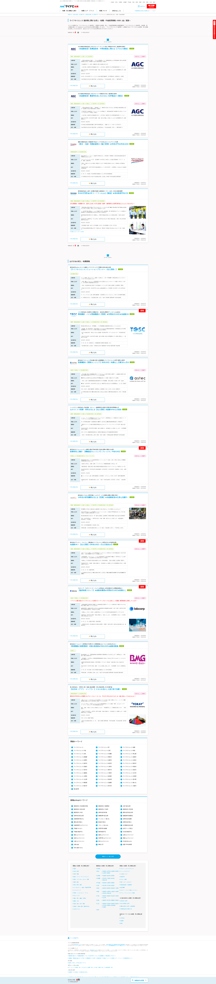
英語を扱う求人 (83, 972)
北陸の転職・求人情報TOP (78, 14)
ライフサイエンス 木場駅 (105, 753)
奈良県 (104, 893)
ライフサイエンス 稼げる (129, 782)
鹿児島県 (113, 905)
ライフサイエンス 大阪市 (129, 785)
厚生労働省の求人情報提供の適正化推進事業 (115, 944)
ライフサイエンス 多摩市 (80, 760)
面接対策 (99, 958)
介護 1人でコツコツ (79, 841)
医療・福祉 (76, 882)
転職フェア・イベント (88, 10)
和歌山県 (109, 893)
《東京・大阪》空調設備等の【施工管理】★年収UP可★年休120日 (103, 144)
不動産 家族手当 (78, 831)
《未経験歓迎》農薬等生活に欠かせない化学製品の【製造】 (101, 96)
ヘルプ (153, 10)
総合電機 (122, 887)
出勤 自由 (76, 844)
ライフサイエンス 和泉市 (129, 766)
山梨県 (108, 882)
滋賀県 (104, 891)
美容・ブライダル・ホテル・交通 (81, 879)
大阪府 (112, 891)
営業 (75, 868)
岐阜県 (104, 888)
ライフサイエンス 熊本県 (105, 779)
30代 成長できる (78, 847)
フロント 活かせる (103, 825)
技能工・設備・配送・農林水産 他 (81, 906)
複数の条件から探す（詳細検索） (128, 906)
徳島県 (104, 900)
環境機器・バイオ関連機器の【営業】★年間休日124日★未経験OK (103, 314)
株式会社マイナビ (78, 944)
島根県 (108, 896)
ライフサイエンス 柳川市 (80, 785)
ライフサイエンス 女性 (80, 753)
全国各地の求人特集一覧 (126, 909)
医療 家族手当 (102, 831)
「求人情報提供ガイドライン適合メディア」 (117, 945)
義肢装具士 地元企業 (79, 809)
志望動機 (101, 955)
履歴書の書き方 (72, 955)
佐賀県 (108, 903)
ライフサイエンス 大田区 (80, 776)
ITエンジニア (77, 895)
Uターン (114, 955)
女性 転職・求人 (99, 967)
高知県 (117, 900)
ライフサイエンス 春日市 (80, 763)
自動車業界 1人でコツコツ (81, 825)
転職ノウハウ (103, 10)
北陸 (133, 2)
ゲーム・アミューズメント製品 (127, 892)
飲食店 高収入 (102, 822)
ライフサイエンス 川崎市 (105, 773)
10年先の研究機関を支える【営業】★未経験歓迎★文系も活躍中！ (103, 497)
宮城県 (112, 871)
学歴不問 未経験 (102, 828)
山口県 (104, 897)
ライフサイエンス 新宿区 (105, 776)
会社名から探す (124, 900)
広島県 (117, 896)
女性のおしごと (116, 10)
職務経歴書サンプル (82, 955)
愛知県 (112, 888)
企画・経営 (76, 871)
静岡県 (108, 888)
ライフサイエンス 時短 (129, 750)
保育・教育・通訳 (78, 884)
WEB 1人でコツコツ (79, 838)
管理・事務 (76, 874)
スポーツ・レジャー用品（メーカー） (129, 890)
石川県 (108, 885)
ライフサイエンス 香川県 (129, 779)
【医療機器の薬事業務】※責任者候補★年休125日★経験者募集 (94, 646)
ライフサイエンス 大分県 (80, 779)
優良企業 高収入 (78, 822)
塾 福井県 (76, 789)
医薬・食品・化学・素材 (79, 903)
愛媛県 (112, 900)
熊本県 (117, 903)
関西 (140, 2)
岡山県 (112, 896)
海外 (154, 2)
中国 (144, 2)
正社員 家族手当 (127, 831)
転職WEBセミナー (128, 958)
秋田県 (117, 871)
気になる (93, 86)
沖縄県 (104, 907)
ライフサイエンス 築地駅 (80, 757)
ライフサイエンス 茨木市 (80, 769)
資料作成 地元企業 (79, 815)
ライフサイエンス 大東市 (105, 766)
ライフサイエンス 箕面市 (129, 757)
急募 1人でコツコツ (103, 835)
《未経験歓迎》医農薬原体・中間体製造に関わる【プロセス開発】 (103, 49)
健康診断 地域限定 (128, 815)
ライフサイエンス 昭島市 (105, 757)
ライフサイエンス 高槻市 (80, 766)
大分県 (104, 905)
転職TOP (70, 14)
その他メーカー (124, 874)
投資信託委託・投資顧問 (126, 884)
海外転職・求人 (109, 967)
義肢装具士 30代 (78, 812)
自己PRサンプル (93, 955)
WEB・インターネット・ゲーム (81, 892)
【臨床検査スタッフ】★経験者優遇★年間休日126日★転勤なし (102, 590)
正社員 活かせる (127, 841)
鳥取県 (104, 896)
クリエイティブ (77, 890)
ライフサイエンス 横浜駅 (80, 782)
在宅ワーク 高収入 (128, 828)
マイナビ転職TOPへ (74, 938)
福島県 (108, 873)
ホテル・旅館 (123, 879)
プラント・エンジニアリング (127, 868)
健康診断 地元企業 (103, 815)
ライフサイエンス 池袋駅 (105, 782)
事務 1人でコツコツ (128, 838)
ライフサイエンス (78, 747)
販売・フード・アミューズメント (81, 876)
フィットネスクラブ (125, 871)
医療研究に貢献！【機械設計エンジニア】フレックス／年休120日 (95, 451)
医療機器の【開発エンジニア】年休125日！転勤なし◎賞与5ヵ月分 (103, 362)
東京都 (112, 878)
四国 (147, 2)
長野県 (112, 882)
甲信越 (129, 2)
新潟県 (104, 882)
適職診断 (88, 958)
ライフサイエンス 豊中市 (105, 769)
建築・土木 (76, 901)
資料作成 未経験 (127, 818)
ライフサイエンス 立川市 (129, 773)
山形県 (104, 873)
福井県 (112, 885)
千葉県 (108, 878)
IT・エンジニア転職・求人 (75, 967)
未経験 (122, 920)
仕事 (94, 958)
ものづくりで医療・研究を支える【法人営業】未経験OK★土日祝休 (96, 409)
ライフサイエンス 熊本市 (129, 763)
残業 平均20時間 (127, 844)
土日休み (122, 918)
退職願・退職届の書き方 (74, 958)
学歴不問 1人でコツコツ (104, 838)
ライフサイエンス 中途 (80, 750)
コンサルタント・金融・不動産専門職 (82, 887)
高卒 (121, 923)
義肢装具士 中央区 (103, 809)
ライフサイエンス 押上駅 (129, 753)
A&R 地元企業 (126, 806)
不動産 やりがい (78, 828)
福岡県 (104, 903)
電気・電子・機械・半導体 (80, 898)
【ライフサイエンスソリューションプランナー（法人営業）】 (93, 269)
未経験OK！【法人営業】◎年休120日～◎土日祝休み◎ (91, 544)
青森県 (104, 871)
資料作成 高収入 (127, 822)
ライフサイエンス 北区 (104, 750)
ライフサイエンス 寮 (103, 747)
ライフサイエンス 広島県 (129, 776)
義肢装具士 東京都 (128, 809)
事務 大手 (100, 844)
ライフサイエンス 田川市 (105, 785)
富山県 (104, 885)
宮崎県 (108, 905)
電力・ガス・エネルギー (126, 882)
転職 (70, 962)
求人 (74, 962)
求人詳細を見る (74, 85)
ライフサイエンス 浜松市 (129, 769)
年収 (83, 958)
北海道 (112, 2)
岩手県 (108, 871)
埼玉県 (104, 878)
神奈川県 (105, 880)
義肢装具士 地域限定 (103, 806)
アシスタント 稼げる (103, 818)
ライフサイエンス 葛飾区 (80, 773)
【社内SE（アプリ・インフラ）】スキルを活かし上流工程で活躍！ (95, 689)
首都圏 (124, 2)
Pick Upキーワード (81, 962)
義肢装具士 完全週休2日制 (81, 806)
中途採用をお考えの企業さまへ (142, 10)
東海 (137, 2)
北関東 (120, 2)
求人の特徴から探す (125, 903)
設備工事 (122, 876)
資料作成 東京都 (102, 812)
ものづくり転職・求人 (88, 967)
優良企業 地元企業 (128, 812)
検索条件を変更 (139, 980)
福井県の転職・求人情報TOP (92, 14)
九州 (151, 2)
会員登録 (151, 6)
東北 (116, 2)
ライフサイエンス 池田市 (105, 760)
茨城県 (104, 875)
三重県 (117, 888)
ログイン (142, 6)
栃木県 (108, 875)
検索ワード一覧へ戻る (108, 856)
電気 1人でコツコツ (79, 835)
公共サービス (77, 909)
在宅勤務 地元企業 (128, 825)
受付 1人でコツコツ (103, 841)
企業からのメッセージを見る (77, 231)
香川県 (108, 900)
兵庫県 (117, 891)
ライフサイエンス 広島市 (129, 760)
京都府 (108, 891)
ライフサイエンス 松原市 (105, 763)
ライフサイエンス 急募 (129, 747)
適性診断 (108, 955)
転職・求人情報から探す (69, 10)
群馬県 (112, 875)
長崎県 (112, 903)
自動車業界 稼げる (79, 818)
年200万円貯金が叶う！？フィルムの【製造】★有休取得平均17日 (103, 193)
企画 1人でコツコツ (128, 835)
